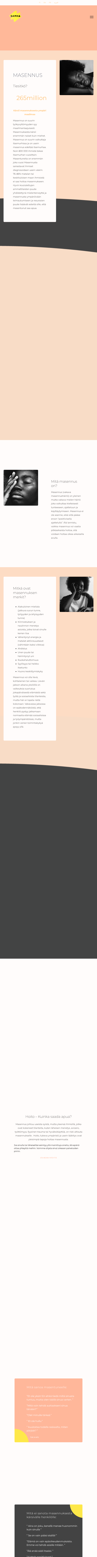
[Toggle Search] (83, 17)
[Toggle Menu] (91, 17)
